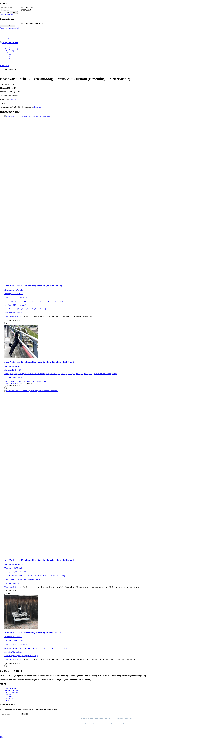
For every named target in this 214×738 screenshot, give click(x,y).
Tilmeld (24, 714)
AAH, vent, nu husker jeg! (9, 28)
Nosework (37, 107)
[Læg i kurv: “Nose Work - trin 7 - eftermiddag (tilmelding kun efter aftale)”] (5, 667)
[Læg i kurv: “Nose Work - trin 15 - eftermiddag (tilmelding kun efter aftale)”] (5, 324)
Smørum (13, 99)
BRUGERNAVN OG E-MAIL (32, 23)
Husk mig (6, 12)
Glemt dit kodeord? (7, 15)
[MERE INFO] (10, 324)
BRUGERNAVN (27, 8)
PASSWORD (26, 10)
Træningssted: (9, 316)
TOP (1, 737)
